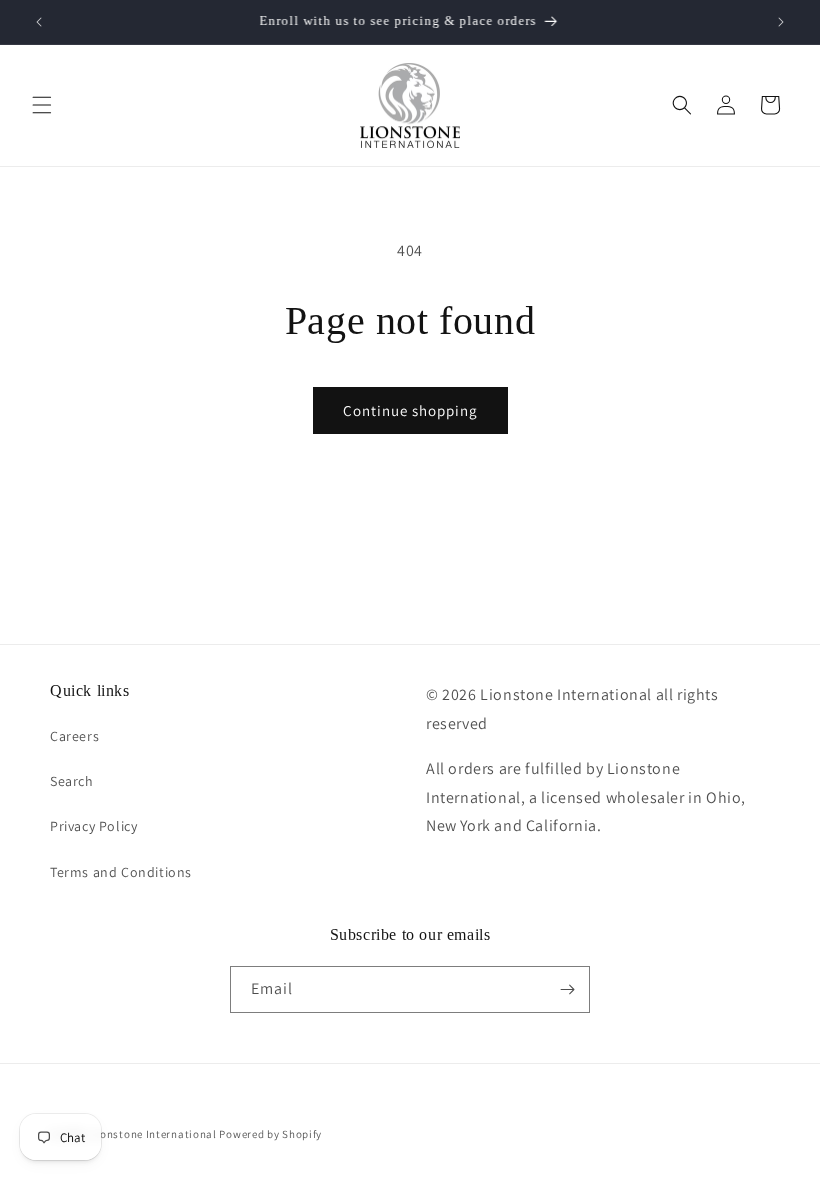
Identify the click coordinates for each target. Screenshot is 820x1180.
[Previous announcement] (39, 22)
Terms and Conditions (121, 872)
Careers (74, 736)
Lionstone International (154, 1134)
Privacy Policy (93, 826)
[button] (42, 105)
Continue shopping (410, 410)
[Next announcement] (781, 22)
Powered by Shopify (270, 1134)
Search (72, 781)
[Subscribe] (567, 989)
